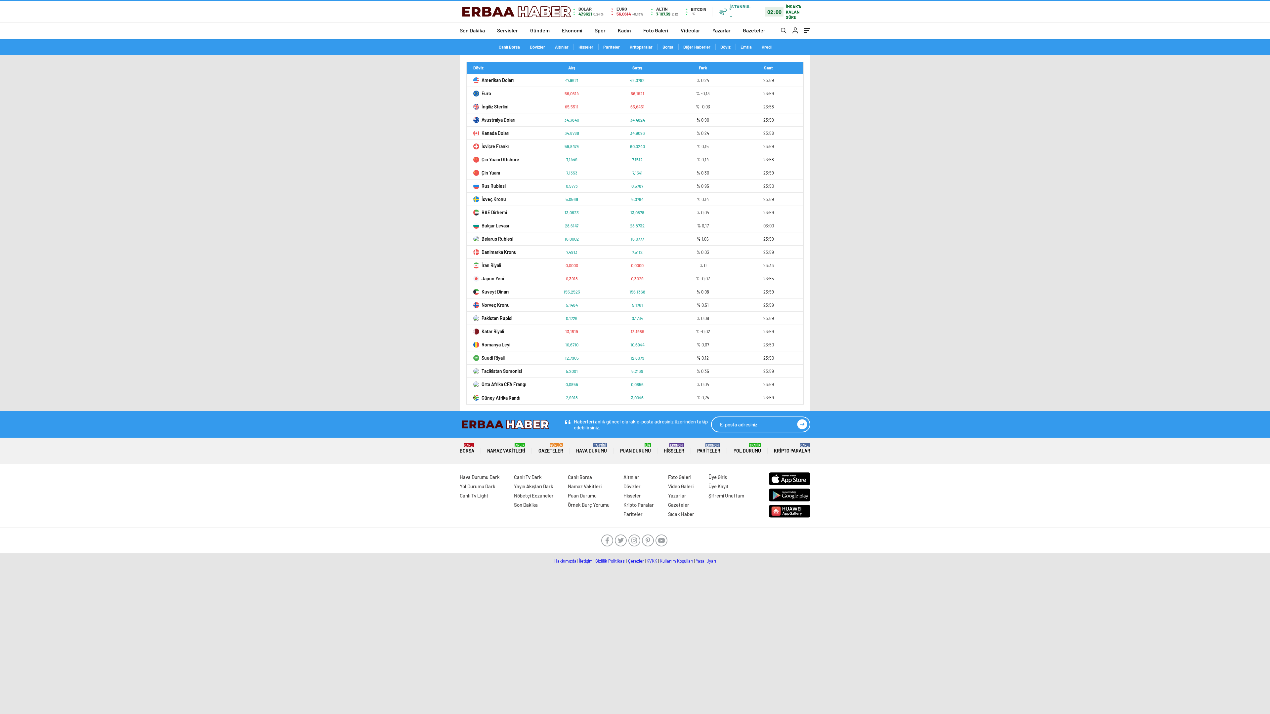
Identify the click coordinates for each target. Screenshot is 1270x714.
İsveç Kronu (494, 199)
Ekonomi (572, 30)
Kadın (624, 30)
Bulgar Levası (495, 225)
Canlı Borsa (509, 47)
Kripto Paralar (792, 448)
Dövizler (537, 47)
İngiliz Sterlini (495, 106)
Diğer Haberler (696, 47)
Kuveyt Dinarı (495, 292)
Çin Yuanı (491, 173)
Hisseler (585, 47)
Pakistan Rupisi (497, 318)
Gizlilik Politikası (610, 561)
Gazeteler (754, 30)
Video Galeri (681, 486)
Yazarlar (721, 30)
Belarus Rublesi (497, 239)
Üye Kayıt (718, 486)
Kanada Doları (495, 133)
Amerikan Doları (498, 80)
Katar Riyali (493, 331)
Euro (486, 93)
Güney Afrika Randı (501, 398)
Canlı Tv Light (474, 495)
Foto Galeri (655, 30)
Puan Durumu (635, 448)
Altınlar (562, 47)
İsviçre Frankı (495, 146)
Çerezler (636, 561)
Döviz (725, 47)
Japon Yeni (493, 278)
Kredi (767, 47)
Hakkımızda (565, 561)
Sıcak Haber (681, 514)
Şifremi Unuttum (726, 495)
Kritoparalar (641, 47)
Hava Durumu (591, 448)
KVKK (652, 561)
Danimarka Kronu (499, 252)
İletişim (586, 561)
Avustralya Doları (498, 120)
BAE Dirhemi (494, 212)
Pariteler (611, 47)
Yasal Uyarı (706, 561)
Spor (600, 30)
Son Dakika (472, 30)
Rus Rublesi (494, 186)
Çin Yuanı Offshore (500, 159)
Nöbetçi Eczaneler (534, 495)
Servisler (507, 30)
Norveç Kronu (496, 305)
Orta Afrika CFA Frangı (504, 384)
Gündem (540, 30)
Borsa (667, 47)
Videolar (690, 30)
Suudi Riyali (493, 358)
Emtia (746, 47)
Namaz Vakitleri (506, 448)
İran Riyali (491, 265)
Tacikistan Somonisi (502, 371)
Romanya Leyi (496, 344)
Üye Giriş (717, 477)
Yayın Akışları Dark (533, 486)
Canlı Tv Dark (528, 477)
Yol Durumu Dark (477, 486)
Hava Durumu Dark (480, 477)
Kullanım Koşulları (676, 561)
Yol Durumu (747, 448)
